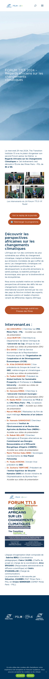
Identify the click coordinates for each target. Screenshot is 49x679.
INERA (36, 429)
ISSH (18, 474)
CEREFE (32, 447)
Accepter (20, 675)
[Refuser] (46, 672)
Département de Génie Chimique (22, 341)
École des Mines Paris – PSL (27, 164)
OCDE (23, 361)
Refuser (30, 675)
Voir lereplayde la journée (24, 215)
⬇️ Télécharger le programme (24, 222)
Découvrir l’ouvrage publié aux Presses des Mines (24, 310)
